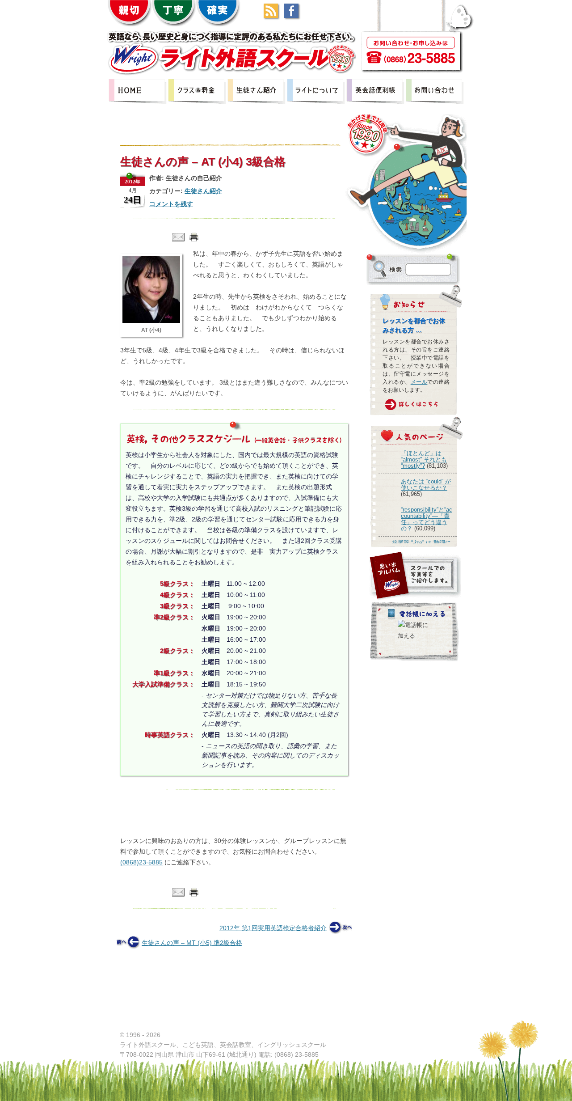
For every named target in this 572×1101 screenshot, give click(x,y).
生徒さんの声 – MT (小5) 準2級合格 (192, 942)
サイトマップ (407, 1019)
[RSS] (273, 15)
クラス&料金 (197, 91)
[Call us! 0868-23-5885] (411, 51)
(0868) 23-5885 (296, 1054)
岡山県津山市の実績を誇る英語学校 (138, 91)
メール (419, 382)
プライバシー (324, 1019)
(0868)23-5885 (141, 862)
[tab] (195, 826)
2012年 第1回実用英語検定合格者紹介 (273, 928)
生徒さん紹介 (256, 91)
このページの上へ (463, 1018)
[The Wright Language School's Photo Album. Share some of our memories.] (414, 576)
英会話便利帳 (375, 91)
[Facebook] (293, 15)
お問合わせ (435, 91)
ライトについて (316, 91)
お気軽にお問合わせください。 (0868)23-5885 (230, 804)
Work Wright (365, 1019)
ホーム (346, 1045)
